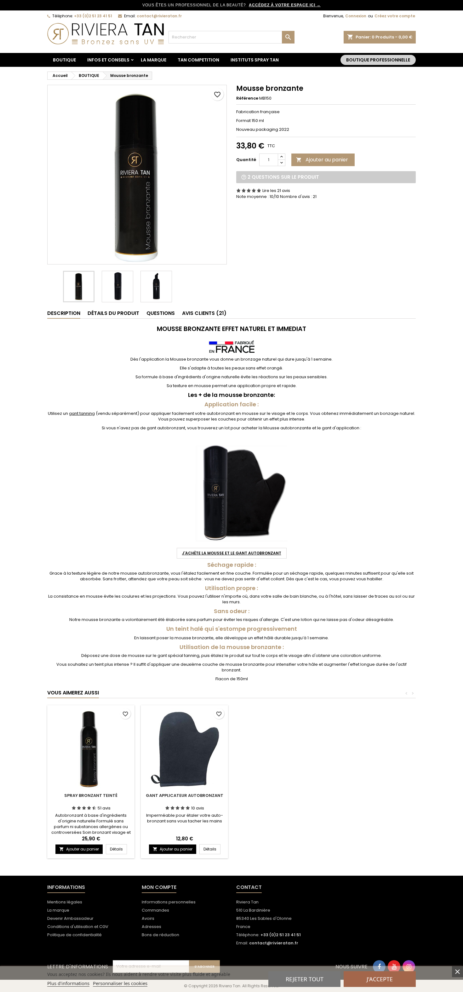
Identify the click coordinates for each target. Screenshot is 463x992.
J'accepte (380, 979)
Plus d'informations (68, 983)
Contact (249, 887)
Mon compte (159, 887)
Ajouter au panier (322, 159)
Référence (247, 98)
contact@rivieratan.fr (159, 16)
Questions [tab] (160, 313)
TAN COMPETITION (198, 60)
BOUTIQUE (64, 60)
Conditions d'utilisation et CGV (77, 927)
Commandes (155, 910)
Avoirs (148, 918)
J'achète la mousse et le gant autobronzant (231, 553)
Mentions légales (64, 902)
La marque (153, 60)
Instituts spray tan (255, 60)
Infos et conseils (108, 60)
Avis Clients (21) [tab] (204, 313)
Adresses (151, 927)
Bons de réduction (160, 935)
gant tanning (82, 413)
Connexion (355, 16)
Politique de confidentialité (74, 935)
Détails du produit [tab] (113, 313)
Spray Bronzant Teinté (90, 795)
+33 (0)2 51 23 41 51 (93, 16)
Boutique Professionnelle (378, 60)
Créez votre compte (394, 16)
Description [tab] (63, 313)
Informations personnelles (169, 902)
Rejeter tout (304, 979)
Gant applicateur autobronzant (184, 795)
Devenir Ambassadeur (70, 918)
